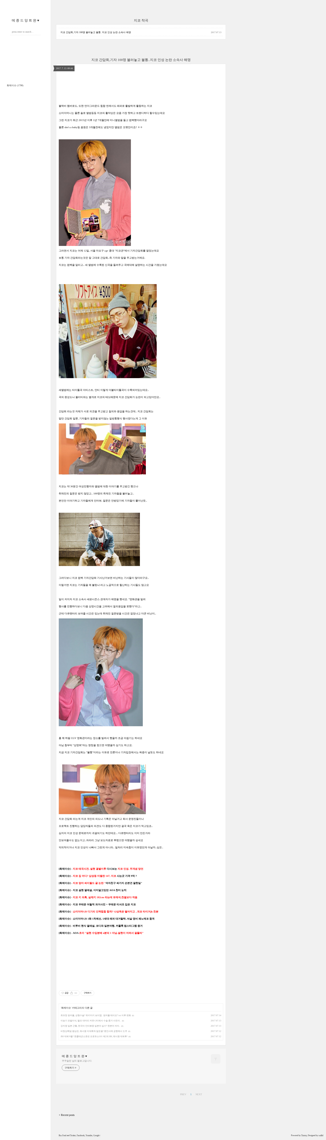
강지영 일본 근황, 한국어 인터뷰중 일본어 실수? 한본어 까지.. (90, 1026)
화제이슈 (15, 85)
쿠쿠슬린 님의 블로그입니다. (77, 1061)
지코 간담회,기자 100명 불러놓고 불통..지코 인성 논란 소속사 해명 (95, 32)
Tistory (304, 1135)
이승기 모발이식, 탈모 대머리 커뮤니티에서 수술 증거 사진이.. (91, 1020)
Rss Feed (62, 1135)
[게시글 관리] (76, 993)
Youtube (89, 1135)
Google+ (97, 1135)
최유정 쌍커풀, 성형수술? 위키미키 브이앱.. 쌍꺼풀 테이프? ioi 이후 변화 (96, 1015)
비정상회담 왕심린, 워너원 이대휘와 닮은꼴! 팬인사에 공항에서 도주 (94, 1031)
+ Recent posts (67, 1115)
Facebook (81, 1135)
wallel (321, 1135)
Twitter (73, 1135)
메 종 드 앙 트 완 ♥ (25, 20)
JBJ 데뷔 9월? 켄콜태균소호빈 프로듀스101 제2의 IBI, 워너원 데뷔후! (94, 1036)
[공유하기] (71, 993)
